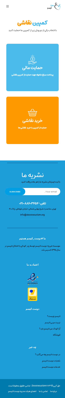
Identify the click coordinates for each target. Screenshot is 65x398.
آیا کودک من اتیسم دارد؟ (49, 329)
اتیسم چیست (54, 316)
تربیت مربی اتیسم (52, 322)
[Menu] (7, 6)
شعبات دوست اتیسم (51, 361)
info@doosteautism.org (32, 215)
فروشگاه (56, 335)
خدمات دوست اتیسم (51, 367)
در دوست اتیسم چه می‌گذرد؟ (47, 354)
